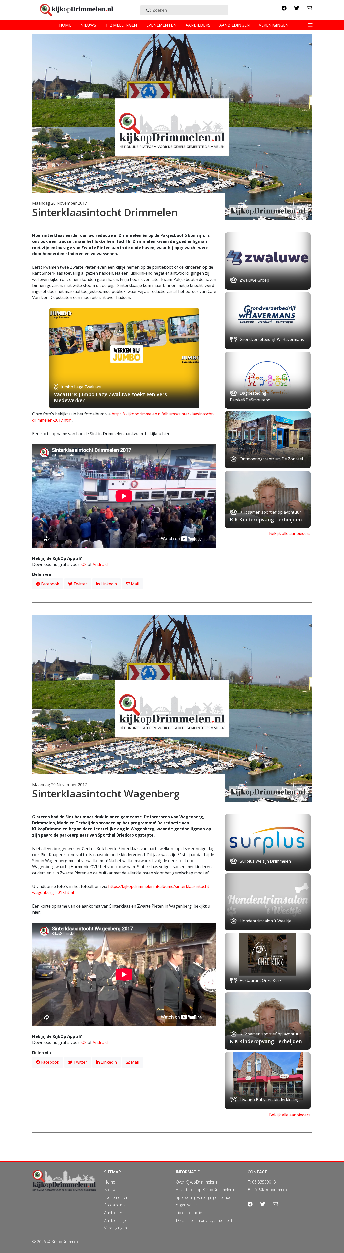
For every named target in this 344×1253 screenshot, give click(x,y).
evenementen (161, 25)
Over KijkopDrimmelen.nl (197, 1182)
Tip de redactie (189, 1212)
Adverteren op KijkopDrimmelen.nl (206, 1189)
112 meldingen (121, 25)
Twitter (79, 584)
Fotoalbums (114, 1205)
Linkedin (108, 584)
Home (109, 1182)
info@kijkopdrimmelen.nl (273, 1189)
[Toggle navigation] (310, 25)
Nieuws (111, 1189)
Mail (134, 584)
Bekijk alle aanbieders (290, 533)
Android (100, 564)
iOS (83, 564)
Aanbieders (114, 1212)
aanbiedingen (234, 25)
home (65, 25)
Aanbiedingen (116, 1220)
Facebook (49, 584)
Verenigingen (115, 1228)
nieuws (88, 25)
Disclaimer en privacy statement (204, 1220)
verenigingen (274, 25)
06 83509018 (264, 1182)
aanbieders (198, 25)
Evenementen (116, 1197)
